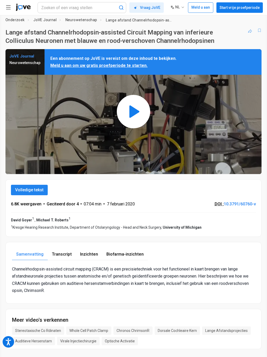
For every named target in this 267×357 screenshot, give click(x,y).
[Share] (250, 30)
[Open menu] (8, 7)
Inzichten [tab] (89, 254)
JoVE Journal (45, 20)
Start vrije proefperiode (240, 7)
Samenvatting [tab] (30, 254)
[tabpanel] (133, 280)
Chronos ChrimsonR (133, 331)
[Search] (121, 7)
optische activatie (120, 341)
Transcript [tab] (62, 254)
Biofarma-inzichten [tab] (125, 254)
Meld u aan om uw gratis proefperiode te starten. (99, 65)
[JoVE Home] (23, 7)
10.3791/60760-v (240, 203)
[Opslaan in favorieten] (259, 30)
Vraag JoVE (150, 7)
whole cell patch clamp (88, 331)
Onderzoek (15, 20)
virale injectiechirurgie (78, 341)
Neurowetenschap (81, 20)
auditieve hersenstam (33, 341)
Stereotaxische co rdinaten (38, 331)
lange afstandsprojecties (226, 331)
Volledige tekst (29, 189)
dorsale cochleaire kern (177, 331)
